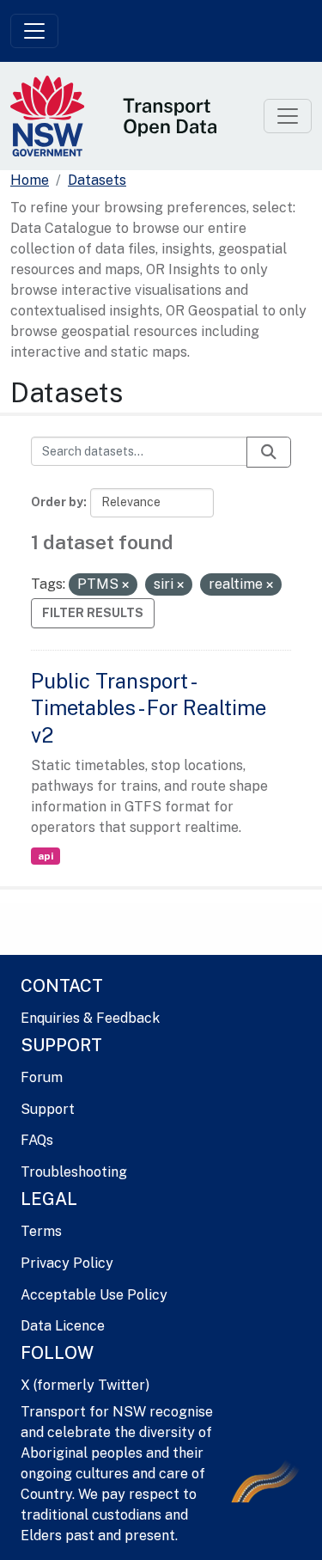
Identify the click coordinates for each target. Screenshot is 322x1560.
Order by (57, 502)
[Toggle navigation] (34, 31)
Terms (41, 1231)
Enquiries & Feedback (90, 1018)
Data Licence (63, 1326)
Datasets (97, 180)
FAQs (37, 1140)
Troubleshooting (74, 1172)
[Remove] (125, 585)
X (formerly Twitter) (85, 1385)
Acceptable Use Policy (94, 1295)
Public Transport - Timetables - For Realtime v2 (148, 707)
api (45, 856)
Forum (42, 1077)
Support (48, 1109)
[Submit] (268, 452)
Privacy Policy (67, 1263)
